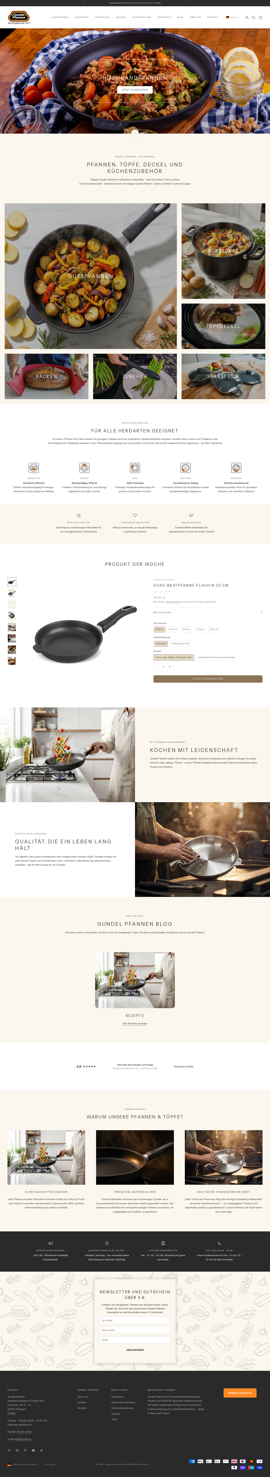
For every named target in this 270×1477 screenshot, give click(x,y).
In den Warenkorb (207, 678)
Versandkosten (173, 601)
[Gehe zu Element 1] (12, 582)
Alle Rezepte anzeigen (135, 1023)
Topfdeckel (102, 17)
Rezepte (82, 1408)
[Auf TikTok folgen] (41, 1450)
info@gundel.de (23, 1439)
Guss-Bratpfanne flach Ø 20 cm (191, 585)
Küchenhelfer (141, 17)
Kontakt (213, 17)
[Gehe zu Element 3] (12, 604)
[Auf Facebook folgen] (9, 1450)
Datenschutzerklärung (123, 1402)
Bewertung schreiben (184, 1066)
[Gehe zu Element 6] (12, 638)
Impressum (117, 1397)
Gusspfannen (60, 17)
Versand (115, 1414)
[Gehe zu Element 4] (12, 615)
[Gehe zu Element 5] (12, 627)
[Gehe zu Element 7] (12, 649)
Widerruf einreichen (240, 1392)
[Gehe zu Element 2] (12, 593)
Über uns (195, 17)
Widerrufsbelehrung (122, 1408)
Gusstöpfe (82, 17)
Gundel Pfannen (164, 579)
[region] (135, 81)
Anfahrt (12, 1413)
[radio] (159, 629)
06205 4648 (24, 1432)
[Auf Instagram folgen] (17, 1450)
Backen (121, 17)
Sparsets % (164, 17)
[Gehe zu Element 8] (12, 660)
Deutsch (50, 1465)
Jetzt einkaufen (135, 89)
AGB (114, 1419)
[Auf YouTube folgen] (33, 1450)
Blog (180, 17)
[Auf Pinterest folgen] (25, 1450)
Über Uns (83, 1397)
